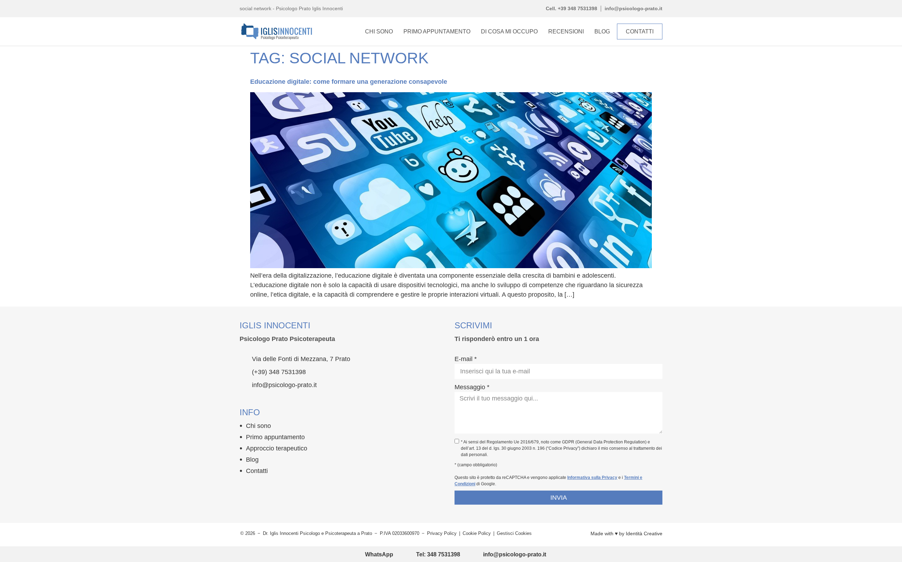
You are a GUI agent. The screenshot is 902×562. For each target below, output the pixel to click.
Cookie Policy (477, 533)
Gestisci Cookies (514, 533)
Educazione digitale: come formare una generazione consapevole (348, 81)
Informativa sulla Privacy (592, 477)
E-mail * (466, 358)
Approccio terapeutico (276, 448)
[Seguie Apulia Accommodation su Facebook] (244, 487)
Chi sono (258, 425)
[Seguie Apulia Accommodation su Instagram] (257, 487)
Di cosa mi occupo (509, 31)
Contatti (257, 470)
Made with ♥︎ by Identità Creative (626, 533)
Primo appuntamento (436, 31)
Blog (602, 31)
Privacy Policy (442, 533)
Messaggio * (472, 387)
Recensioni (566, 31)
